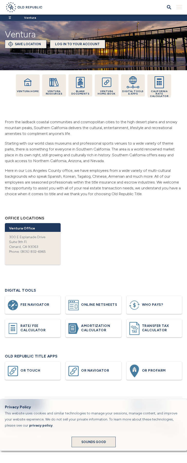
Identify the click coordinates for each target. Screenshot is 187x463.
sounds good (93, 442)
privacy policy (41, 425)
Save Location (28, 44)
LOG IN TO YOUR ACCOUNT (77, 44)
